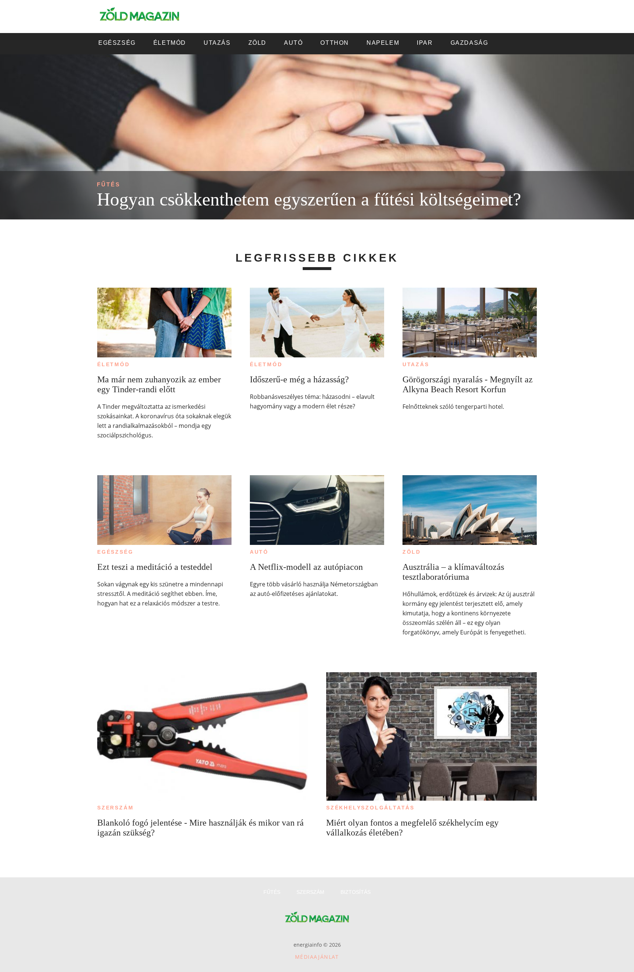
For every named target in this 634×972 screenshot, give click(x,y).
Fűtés (108, 184)
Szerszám (115, 808)
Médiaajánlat (317, 956)
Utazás (415, 364)
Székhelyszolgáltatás (370, 808)
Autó (259, 552)
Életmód (113, 364)
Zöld (411, 552)
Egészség (115, 552)
